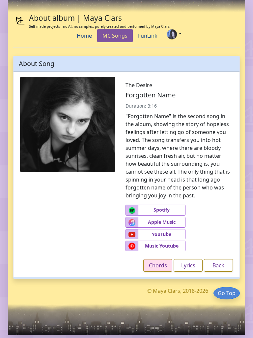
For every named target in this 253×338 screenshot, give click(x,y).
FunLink (147, 35)
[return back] (67, 123)
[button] (132, 210)
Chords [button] (158, 265)
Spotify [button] (162, 210)
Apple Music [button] (162, 222)
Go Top (227, 293)
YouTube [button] (161, 234)
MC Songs (114, 35)
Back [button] (218, 265)
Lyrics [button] (188, 265)
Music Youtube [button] (162, 246)
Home (84, 35)
